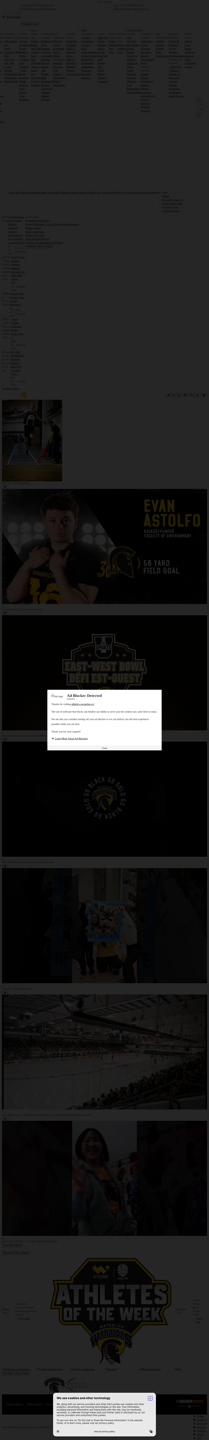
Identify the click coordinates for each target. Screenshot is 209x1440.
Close (104, 748)
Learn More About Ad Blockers (71, 738)
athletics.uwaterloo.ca (82, 704)
